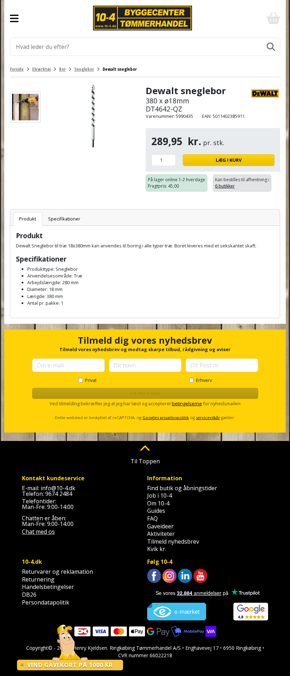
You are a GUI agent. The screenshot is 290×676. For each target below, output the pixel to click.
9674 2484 (58, 494)
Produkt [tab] (27, 219)
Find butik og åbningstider (182, 488)
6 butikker (225, 186)
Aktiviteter (161, 534)
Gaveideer (160, 526)
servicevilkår (208, 417)
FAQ (152, 518)
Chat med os (38, 531)
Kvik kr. (156, 549)
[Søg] (271, 47)
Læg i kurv (229, 160)
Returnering (38, 579)
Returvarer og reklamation (57, 571)
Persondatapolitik (45, 602)
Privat (91, 380)
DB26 (29, 594)
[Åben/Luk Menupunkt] (14, 18)
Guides (156, 511)
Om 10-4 (158, 503)
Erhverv (204, 380)
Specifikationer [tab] (64, 219)
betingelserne (187, 403)
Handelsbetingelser (48, 587)
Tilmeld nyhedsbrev (173, 541)
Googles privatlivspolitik (166, 417)
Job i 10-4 (159, 495)
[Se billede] (25, 107)
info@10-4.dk (58, 488)
